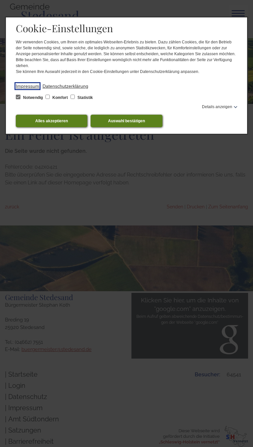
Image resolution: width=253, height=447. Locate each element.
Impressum (27, 86)
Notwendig (33, 97)
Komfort (60, 97)
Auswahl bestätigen (126, 121)
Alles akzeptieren (51, 121)
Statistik (84, 97)
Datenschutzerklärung (65, 86)
